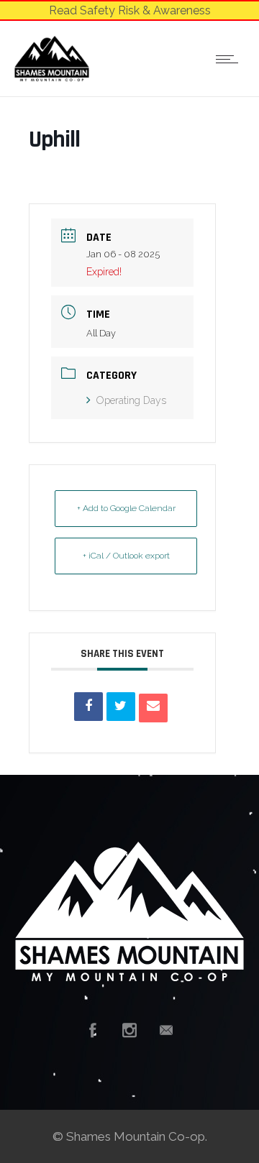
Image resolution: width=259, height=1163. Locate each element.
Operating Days (131, 400)
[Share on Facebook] (88, 706)
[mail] (166, 1030)
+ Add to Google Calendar (126, 508)
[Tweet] (120, 706)
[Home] (51, 77)
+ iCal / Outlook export (126, 556)
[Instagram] (129, 1030)
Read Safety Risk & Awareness (130, 10)
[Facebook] (93, 1030)
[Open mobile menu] (230, 59)
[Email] (153, 708)
